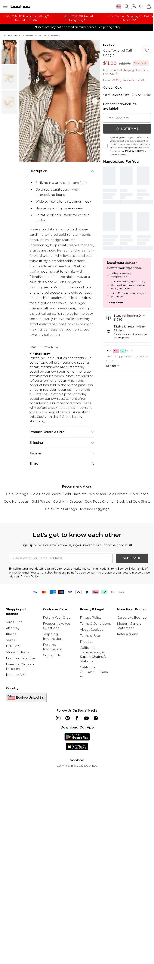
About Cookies (91, 629)
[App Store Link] (77, 741)
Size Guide (14, 622)
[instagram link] (58, 718)
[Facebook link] (77, 718)
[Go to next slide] (95, 101)
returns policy (121, 337)
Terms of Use (90, 635)
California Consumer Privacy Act (94, 671)
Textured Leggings (94, 509)
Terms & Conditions (95, 623)
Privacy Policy (134, 151)
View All (17, 35)
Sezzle (11, 640)
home (6, 35)
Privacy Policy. (29, 576)
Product (86, 641)
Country (12, 688)
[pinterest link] (67, 718)
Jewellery (55, 35)
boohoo (109, 45)
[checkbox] (105, 146)
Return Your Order (57, 617)
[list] (59, 101)
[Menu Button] (5, 6)
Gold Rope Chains (99, 501)
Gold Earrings (17, 494)
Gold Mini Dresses (67, 501)
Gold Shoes (139, 494)
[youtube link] (86, 718)
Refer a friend (127, 634)
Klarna (11, 634)
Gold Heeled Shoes (45, 494)
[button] (118, 7)
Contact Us (51, 655)
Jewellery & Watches (36, 35)
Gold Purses (41, 501)
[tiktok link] (96, 718)
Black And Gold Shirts (133, 501)
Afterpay (12, 628)
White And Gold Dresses (108, 494)
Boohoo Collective (20, 658)
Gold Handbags (16, 501)
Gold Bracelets (74, 494)
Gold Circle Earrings (61, 509)
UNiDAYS (13, 646)
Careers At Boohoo (132, 617)
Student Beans (17, 652)
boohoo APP (16, 675)
